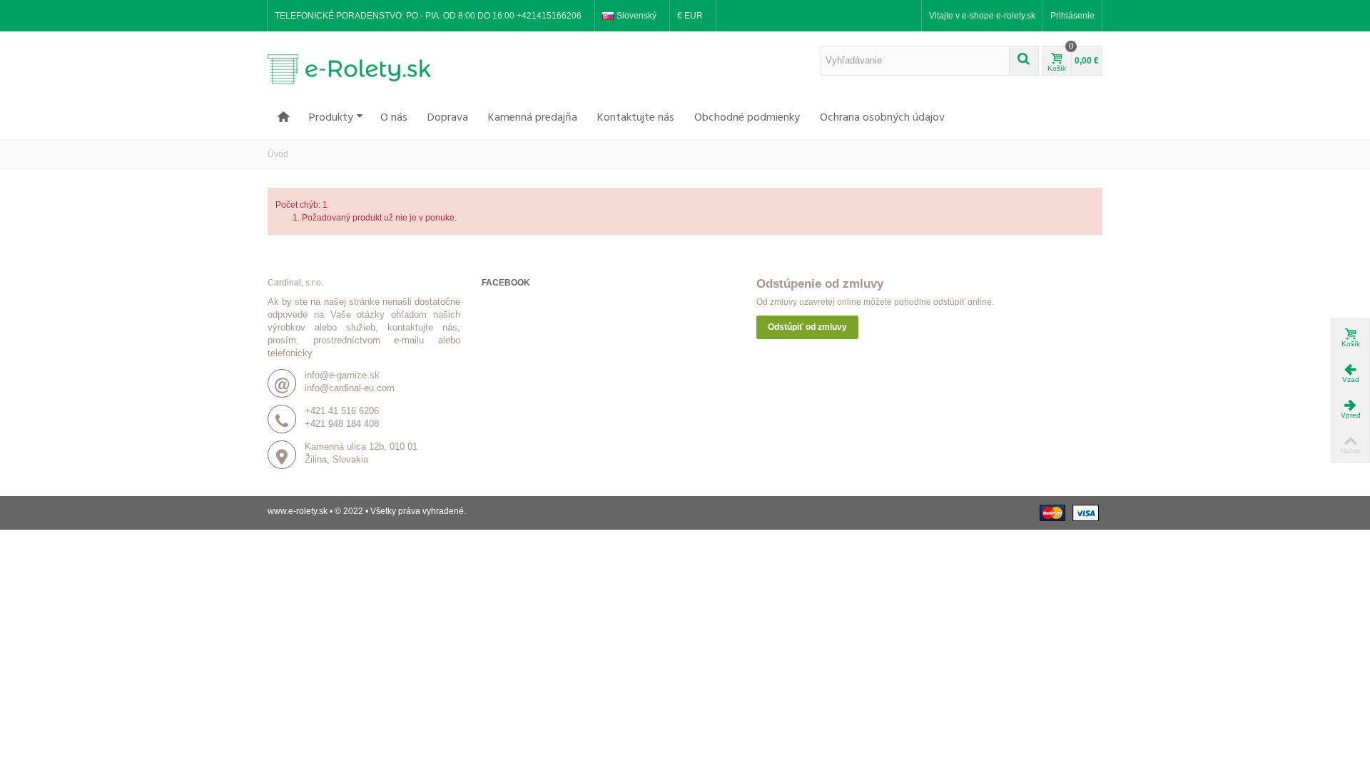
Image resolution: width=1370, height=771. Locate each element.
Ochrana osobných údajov (882, 118)
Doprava (447, 118)
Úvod (278, 154)
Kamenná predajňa (532, 118)
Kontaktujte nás (635, 118)
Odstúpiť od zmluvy (807, 327)
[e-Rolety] (357, 68)
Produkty (331, 118)
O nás (393, 118)
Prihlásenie (1072, 16)
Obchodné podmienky (747, 118)
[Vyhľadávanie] (1024, 61)
